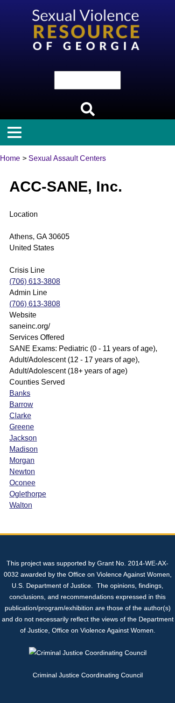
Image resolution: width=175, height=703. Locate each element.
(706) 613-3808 (34, 281)
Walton (20, 505)
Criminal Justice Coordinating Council (88, 675)
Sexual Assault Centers (67, 158)
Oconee (22, 483)
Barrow (21, 404)
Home (10, 158)
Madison (23, 449)
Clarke (20, 416)
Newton (22, 472)
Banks (19, 393)
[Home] (87, 5)
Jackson (23, 438)
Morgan (22, 460)
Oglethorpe (27, 494)
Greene (21, 427)
